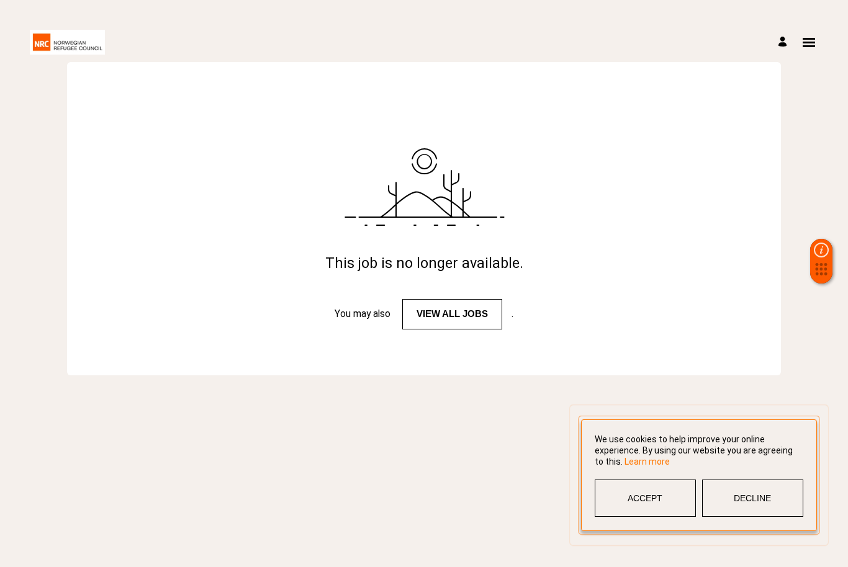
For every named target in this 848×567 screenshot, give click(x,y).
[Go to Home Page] (67, 42)
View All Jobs (452, 313)
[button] (821, 273)
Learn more (647, 462)
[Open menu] (809, 42)
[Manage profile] (784, 42)
